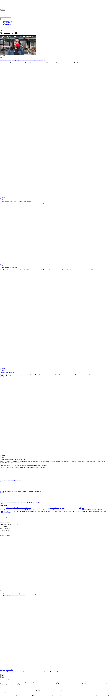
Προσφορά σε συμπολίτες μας (7, 372)
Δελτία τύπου (54, 508)
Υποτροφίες (104, 511)
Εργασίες (2, 509)
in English (2, 0)
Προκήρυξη (3, 511)
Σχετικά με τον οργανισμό (7, 11)
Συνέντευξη (51, 511)
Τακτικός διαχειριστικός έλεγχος (97, 511)
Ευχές (5, 509)
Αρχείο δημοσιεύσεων (4, 524)
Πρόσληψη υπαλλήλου (28, 511)
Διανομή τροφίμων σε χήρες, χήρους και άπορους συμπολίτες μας (15, 201)
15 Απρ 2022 (2, 197)
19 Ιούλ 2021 (2, 368)
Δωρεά (77, 508)
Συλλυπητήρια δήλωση (39, 511)
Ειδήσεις (2, 1)
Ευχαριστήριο (10, 509)
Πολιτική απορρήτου (9, 670)
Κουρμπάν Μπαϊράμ (33, 509)
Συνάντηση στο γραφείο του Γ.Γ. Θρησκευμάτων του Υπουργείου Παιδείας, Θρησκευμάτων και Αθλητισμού (20, 502)
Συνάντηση (45, 511)
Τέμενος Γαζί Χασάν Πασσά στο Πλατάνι (74, 511)
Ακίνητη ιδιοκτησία (6, 12)
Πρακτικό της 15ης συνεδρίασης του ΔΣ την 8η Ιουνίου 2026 (14, 595)
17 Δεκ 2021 (2, 263)
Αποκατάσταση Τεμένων (24, 508)
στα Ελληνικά (6, 0)
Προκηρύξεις (20, 1)
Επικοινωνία (5, 13)
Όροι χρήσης (2, 670)
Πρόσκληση (21, 511)
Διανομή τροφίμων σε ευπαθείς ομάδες (9, 267)
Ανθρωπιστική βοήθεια (11, 508)
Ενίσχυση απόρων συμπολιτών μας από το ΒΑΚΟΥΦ (12, 459)
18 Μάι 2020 (2, 455)
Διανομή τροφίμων (71, 508)
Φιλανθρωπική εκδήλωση (11, 512)
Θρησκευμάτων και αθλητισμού (19, 509)
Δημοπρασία (61, 508)
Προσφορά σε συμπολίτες (12, 511)
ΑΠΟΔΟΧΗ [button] (13, 672)
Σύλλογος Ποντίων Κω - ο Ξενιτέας (60, 511)
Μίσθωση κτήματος (52, 509)
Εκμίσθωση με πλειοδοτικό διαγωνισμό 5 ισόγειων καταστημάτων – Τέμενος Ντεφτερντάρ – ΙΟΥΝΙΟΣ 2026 (23, 594)
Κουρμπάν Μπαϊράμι (42, 509)
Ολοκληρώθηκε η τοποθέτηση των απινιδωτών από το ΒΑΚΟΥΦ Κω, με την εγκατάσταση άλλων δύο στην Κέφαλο (21, 491)
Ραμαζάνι (34, 511)
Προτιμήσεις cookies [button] (5, 672)
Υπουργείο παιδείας (3, 512)
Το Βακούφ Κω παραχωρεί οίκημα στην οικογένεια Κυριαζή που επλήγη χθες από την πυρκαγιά (22, 60)
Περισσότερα (2, 376)
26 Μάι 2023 (2, 55)
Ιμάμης (27, 509)
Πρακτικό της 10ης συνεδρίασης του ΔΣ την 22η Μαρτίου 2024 (11, 480)
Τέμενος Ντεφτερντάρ (88, 511)
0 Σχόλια (2, 481)
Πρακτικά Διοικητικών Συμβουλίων (10, 1)
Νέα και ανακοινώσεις (7, 14)
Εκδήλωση (81, 508)
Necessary (4, 687)
